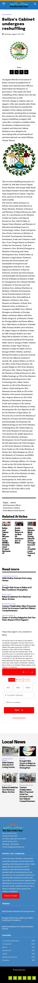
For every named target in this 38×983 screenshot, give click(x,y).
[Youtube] (34, 978)
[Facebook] (12, 72)
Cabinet (13, 502)
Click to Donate (10, 896)
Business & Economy (8, 604)
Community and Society (10, 576)
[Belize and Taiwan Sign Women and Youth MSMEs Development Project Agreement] (6, 524)
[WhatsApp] (26, 72)
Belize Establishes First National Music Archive (10, 790)
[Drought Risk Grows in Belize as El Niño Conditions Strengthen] (28, 751)
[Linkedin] (20, 978)
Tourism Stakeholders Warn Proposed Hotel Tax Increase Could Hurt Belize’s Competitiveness (19, 608)
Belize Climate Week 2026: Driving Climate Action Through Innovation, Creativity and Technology (31, 541)
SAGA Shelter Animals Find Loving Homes (8, 765)
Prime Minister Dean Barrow (13, 510)
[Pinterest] (21, 72)
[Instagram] (15, 978)
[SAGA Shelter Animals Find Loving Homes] (10, 751)
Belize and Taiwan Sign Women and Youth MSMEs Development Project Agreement (6, 540)
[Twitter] (16, 72)
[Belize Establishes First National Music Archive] (10, 778)
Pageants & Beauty (8, 615)
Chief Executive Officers (12, 505)
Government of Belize (11, 508)
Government (7, 14)
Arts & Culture (7, 594)
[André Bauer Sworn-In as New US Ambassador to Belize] (19, 524)
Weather (5, 585)
